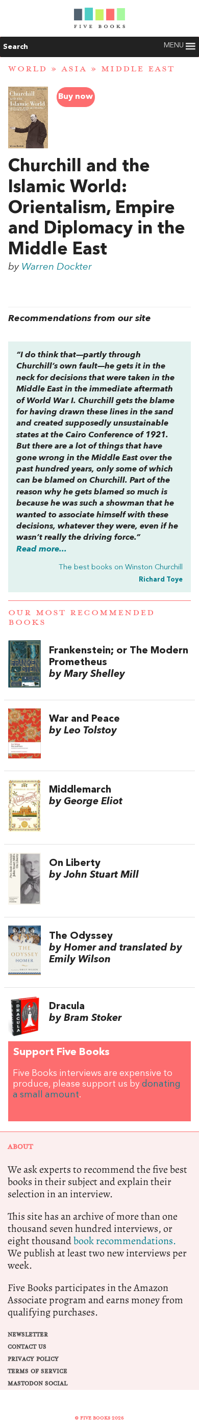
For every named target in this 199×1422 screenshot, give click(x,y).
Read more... (41, 549)
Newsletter (28, 1334)
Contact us (27, 1347)
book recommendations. (124, 1241)
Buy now (75, 97)
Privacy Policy (33, 1359)
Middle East (138, 68)
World (27, 68)
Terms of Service (37, 1371)
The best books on (121, 567)
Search (15, 46)
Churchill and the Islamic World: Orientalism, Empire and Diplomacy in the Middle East (96, 208)
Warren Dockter (56, 267)
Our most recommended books (81, 617)
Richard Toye (161, 579)
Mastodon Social (37, 1383)
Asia (74, 68)
